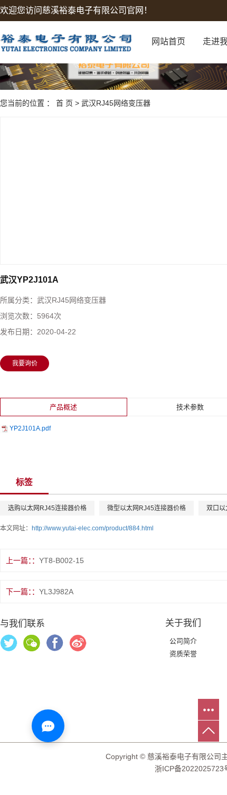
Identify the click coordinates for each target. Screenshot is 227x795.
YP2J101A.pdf (30, 428)
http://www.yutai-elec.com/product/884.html (93, 528)
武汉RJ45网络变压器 (115, 103)
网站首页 (168, 41)
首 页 (64, 103)
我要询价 (24, 363)
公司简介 (183, 641)
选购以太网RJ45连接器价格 (47, 508)
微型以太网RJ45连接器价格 (146, 508)
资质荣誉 (183, 654)
